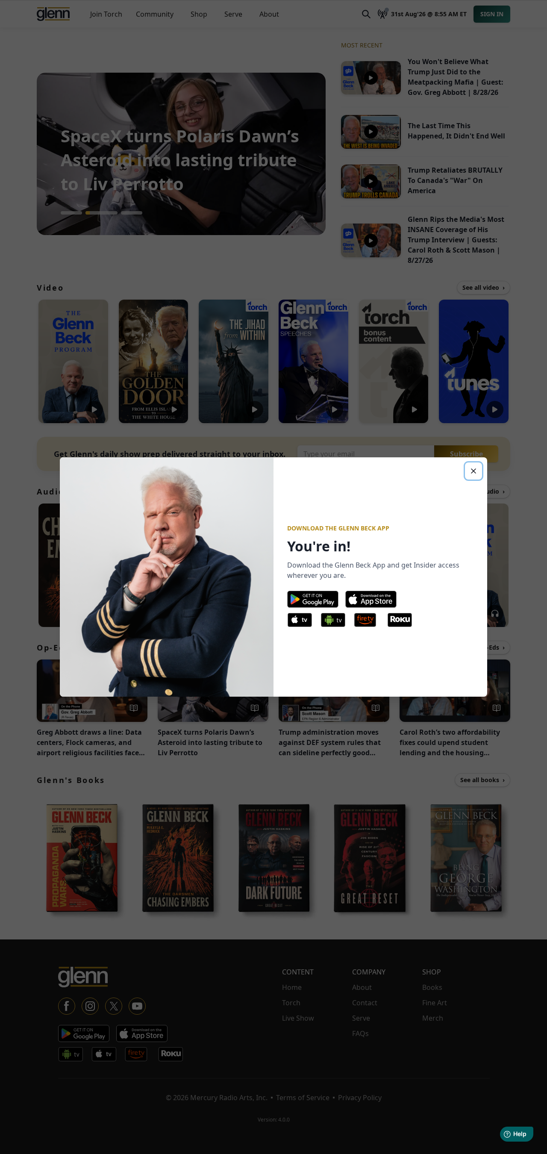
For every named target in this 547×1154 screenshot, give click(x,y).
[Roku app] (402, 621)
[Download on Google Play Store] (312, 599)
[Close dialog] (473, 471)
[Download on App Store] (371, 599)
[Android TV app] (335, 621)
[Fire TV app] (369, 621)
